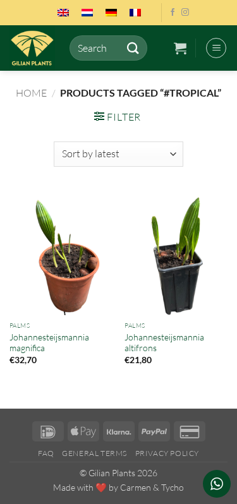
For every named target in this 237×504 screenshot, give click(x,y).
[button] (180, 48)
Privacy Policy (167, 453)
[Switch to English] (63, 12)
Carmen (135, 487)
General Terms (94, 453)
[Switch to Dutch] (87, 12)
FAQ (46, 453)
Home (31, 93)
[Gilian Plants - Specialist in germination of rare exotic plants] (34, 48)
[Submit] (133, 47)
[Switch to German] (111, 12)
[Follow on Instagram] (185, 12)
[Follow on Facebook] (172, 12)
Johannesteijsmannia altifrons (164, 343)
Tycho (172, 487)
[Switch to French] (135, 12)
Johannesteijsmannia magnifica (49, 343)
